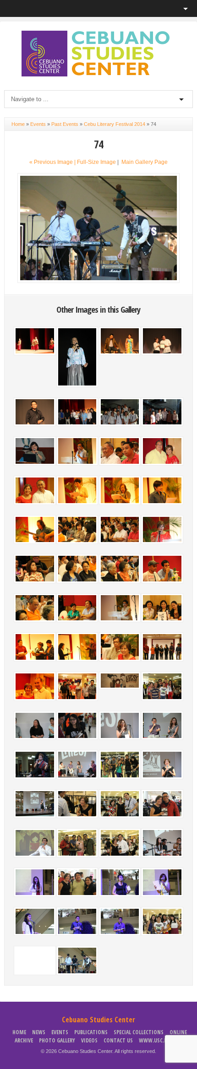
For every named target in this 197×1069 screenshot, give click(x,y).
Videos (89, 1040)
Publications (91, 1032)
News (38, 1032)
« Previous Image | (53, 162)
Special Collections (139, 1032)
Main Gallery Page (144, 162)
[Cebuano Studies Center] (98, 74)
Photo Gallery (57, 1040)
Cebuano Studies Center (98, 1020)
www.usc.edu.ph (159, 1040)
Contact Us (118, 1040)
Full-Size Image (96, 162)
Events (38, 124)
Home (18, 124)
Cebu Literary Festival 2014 (114, 124)
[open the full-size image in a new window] (98, 281)
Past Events (64, 124)
